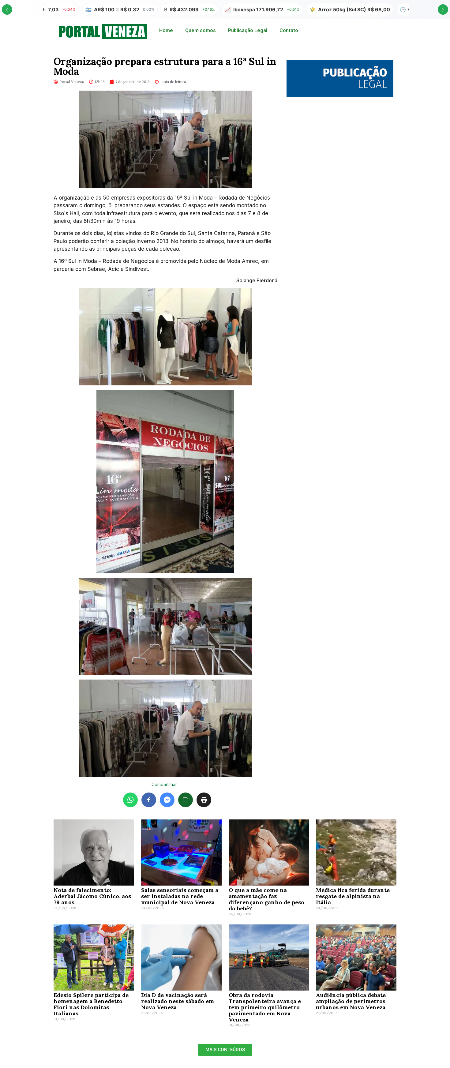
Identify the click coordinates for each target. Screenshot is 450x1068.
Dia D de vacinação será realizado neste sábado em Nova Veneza (177, 1001)
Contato (288, 30)
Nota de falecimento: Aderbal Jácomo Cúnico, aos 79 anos (92, 896)
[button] (225, 1050)
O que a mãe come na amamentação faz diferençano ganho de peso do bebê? (266, 899)
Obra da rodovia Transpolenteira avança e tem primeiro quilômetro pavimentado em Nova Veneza (265, 1007)
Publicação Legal (247, 30)
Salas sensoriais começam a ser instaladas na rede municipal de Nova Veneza (179, 896)
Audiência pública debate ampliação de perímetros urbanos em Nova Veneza (351, 1001)
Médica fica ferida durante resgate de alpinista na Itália (353, 896)
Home (166, 30)
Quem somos (200, 30)
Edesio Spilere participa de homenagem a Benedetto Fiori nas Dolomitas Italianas (91, 1004)
